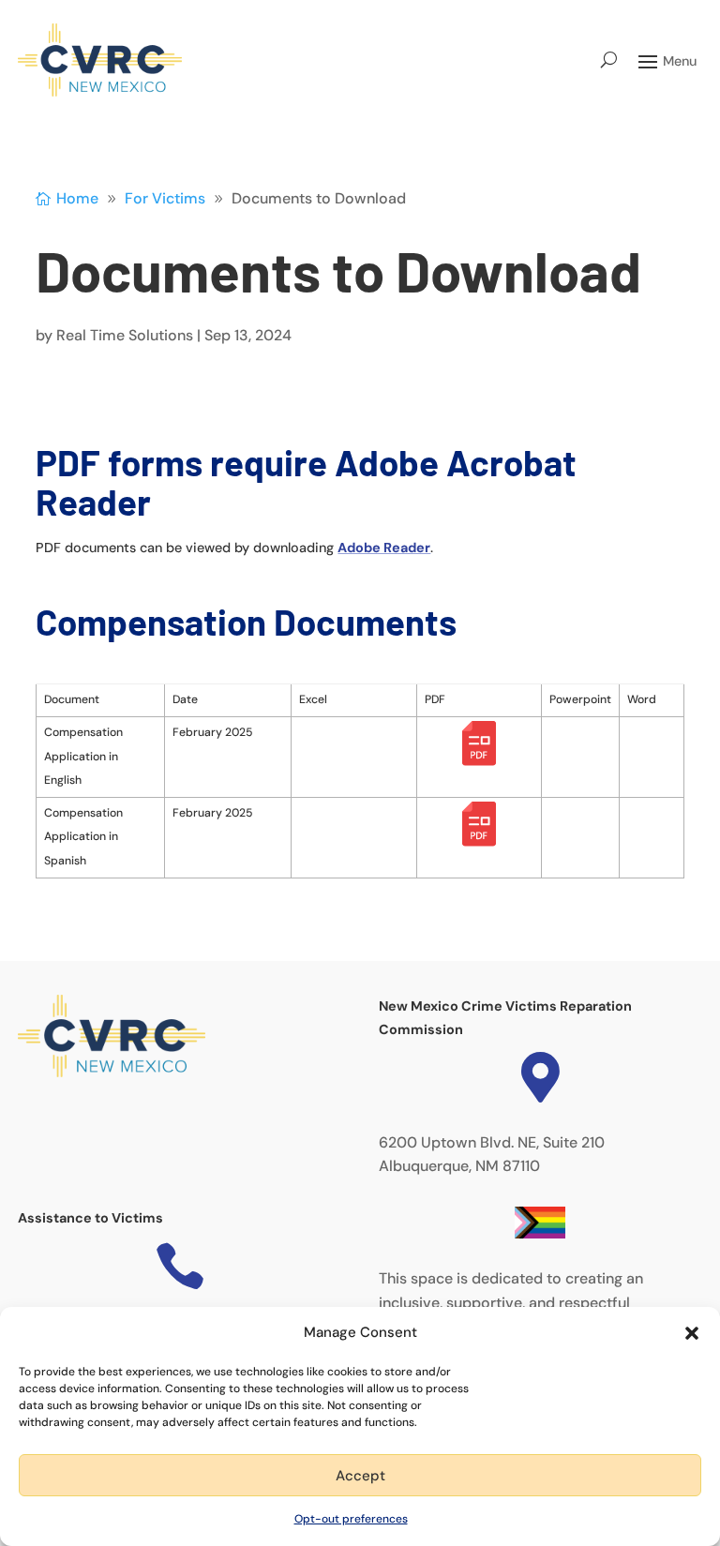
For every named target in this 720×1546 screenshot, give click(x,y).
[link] (100, 60)
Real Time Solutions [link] (124, 335)
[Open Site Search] (609, 60)
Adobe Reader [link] (384, 547)
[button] (691, 1333)
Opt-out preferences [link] (351, 1518)
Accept (360, 1475)
